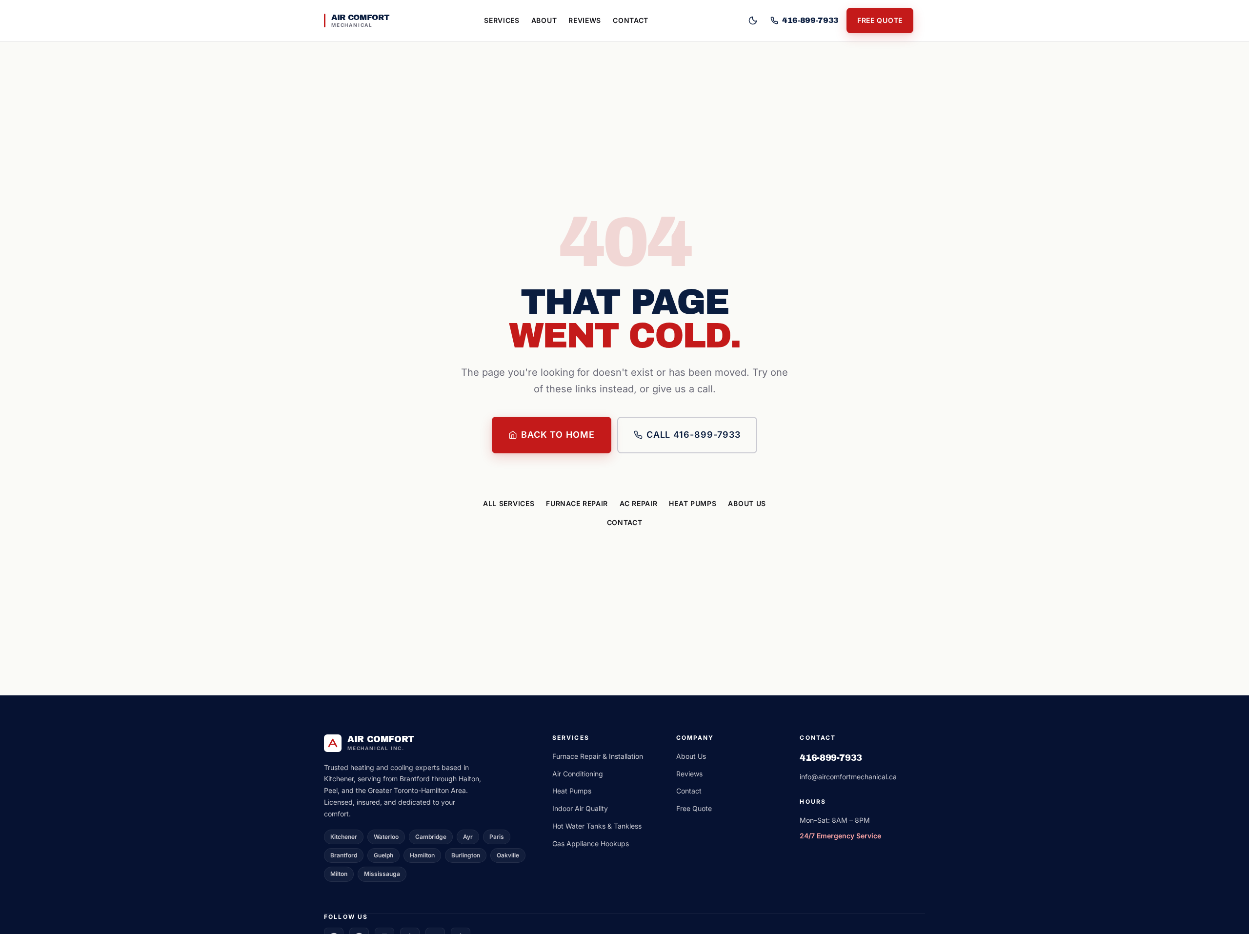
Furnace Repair (577, 503)
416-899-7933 (831, 758)
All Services (508, 503)
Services (502, 20)
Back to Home (558, 434)
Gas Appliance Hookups (590, 843)
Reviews (584, 20)
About (544, 20)
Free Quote (880, 20)
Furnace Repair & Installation (597, 756)
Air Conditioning (577, 774)
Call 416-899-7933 (693, 434)
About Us (747, 503)
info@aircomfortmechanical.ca (848, 776)
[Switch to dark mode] (753, 20)
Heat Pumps (692, 503)
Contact (630, 20)
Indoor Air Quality (580, 808)
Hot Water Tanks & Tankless (597, 826)
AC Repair (638, 503)
